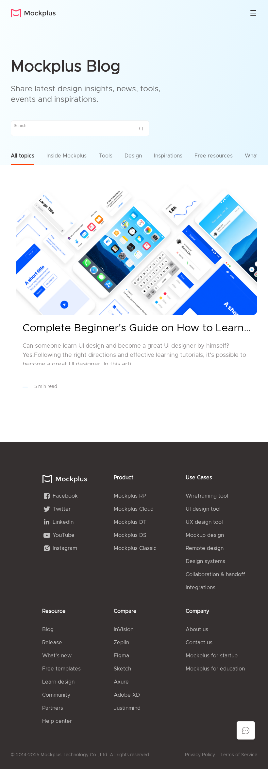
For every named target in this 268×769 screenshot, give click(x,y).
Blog (48, 629)
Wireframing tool (207, 496)
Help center (57, 721)
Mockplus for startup (212, 655)
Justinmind (127, 708)
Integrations (200, 587)
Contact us (199, 642)
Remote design (205, 548)
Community (56, 695)
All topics (22, 155)
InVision (123, 629)
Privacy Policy (200, 755)
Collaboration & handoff (215, 574)
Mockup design (205, 535)
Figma (121, 655)
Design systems (205, 561)
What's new (57, 655)
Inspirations (168, 155)
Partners (52, 708)
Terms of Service (238, 755)
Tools (105, 155)
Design (133, 155)
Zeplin (121, 642)
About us (197, 629)
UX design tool (204, 522)
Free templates (61, 668)
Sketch (122, 668)
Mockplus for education (215, 668)
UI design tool (203, 509)
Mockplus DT (130, 522)
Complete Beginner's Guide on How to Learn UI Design (137, 328)
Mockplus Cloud (134, 509)
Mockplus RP (130, 496)
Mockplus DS (130, 535)
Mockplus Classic (135, 548)
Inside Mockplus (66, 155)
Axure (121, 682)
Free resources (213, 155)
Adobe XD (127, 695)
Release (52, 642)
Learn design (58, 682)
